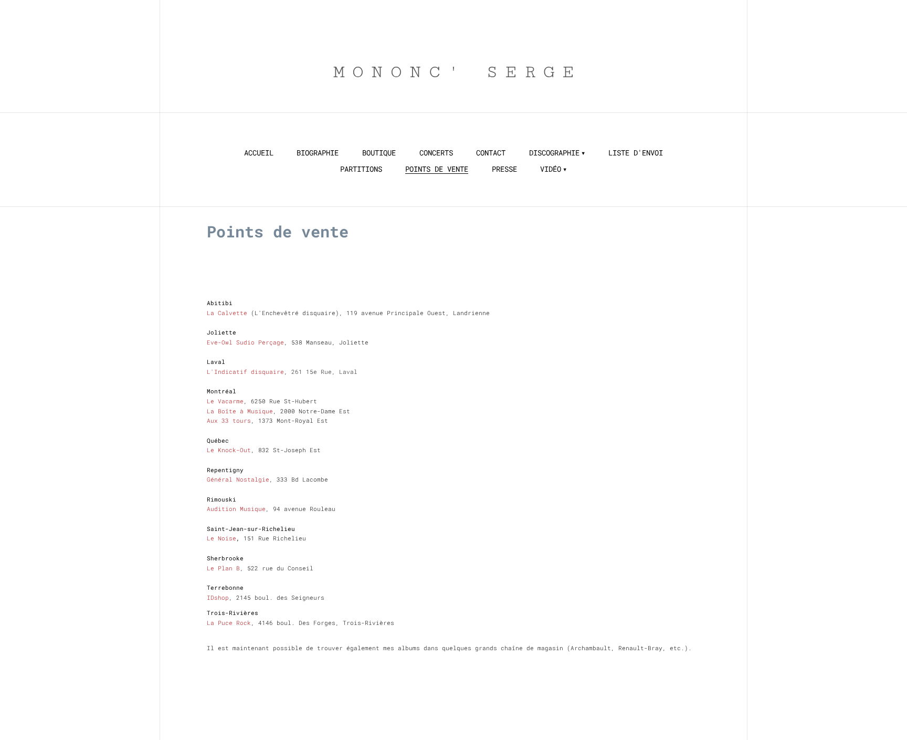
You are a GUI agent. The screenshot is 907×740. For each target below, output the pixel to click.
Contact (490, 153)
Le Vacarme (225, 401)
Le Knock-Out (229, 450)
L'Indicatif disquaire (245, 372)
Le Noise (221, 538)
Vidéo (550, 169)
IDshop (218, 597)
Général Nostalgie (238, 479)
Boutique (379, 153)
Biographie (318, 153)
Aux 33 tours (229, 420)
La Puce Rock (229, 623)
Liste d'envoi (635, 153)
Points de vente (436, 169)
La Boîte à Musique (240, 411)
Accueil (258, 153)
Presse (504, 169)
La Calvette (229, 313)
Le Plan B (223, 568)
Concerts (436, 153)
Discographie (554, 153)
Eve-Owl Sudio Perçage (245, 342)
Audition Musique (236, 509)
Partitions (361, 169)
